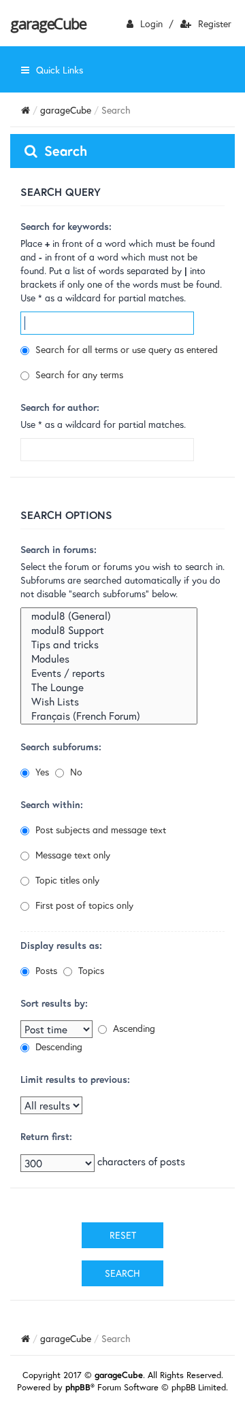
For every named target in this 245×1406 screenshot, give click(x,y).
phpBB (78, 1387)
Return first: (46, 1136)
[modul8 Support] (109, 630)
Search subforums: (60, 746)
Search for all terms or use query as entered (125, 349)
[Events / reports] (109, 673)
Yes (41, 771)
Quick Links (59, 69)
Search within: (51, 804)
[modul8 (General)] (109, 616)
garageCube (48, 23)
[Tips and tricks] (109, 644)
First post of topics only (83, 905)
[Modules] (109, 659)
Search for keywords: (66, 226)
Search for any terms (78, 374)
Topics (90, 970)
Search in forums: (58, 549)
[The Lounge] (109, 687)
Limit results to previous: (75, 1079)
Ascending (132, 1028)
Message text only (71, 854)
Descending (57, 1046)
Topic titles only (66, 879)
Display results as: (61, 945)
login (151, 23)
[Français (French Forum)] (109, 716)
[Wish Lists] (109, 701)
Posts (45, 970)
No (74, 771)
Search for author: (59, 407)
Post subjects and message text (99, 829)
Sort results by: (54, 1003)
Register (214, 23)
